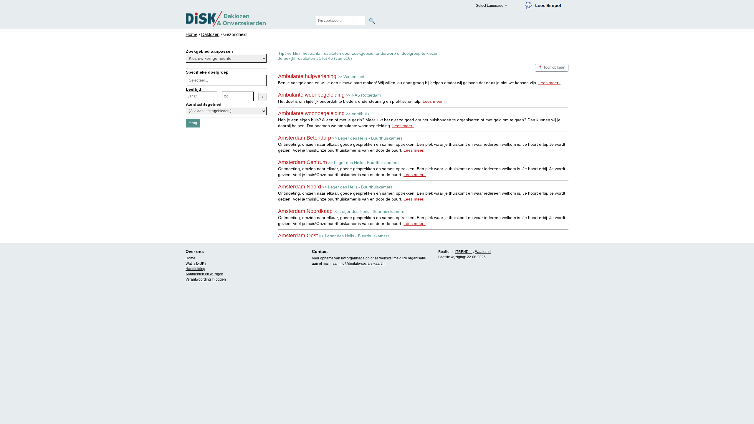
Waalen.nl (483, 252)
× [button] (263, 80)
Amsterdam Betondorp (304, 138)
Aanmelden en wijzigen (204, 274)
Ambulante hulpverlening (307, 76)
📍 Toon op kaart (551, 67)
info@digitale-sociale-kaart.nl (362, 263)
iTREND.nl (463, 252)
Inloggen (219, 279)
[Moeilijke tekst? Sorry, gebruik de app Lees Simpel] (543, 5)
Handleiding (195, 269)
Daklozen (210, 34)
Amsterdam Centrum (302, 162)
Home (191, 34)
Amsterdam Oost (298, 235)
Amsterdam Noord (299, 187)
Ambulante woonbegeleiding (311, 95)
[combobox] (225, 80)
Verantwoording (198, 279)
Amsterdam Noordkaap (305, 211)
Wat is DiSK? (196, 263)
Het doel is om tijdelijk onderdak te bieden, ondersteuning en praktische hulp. (361, 101)
